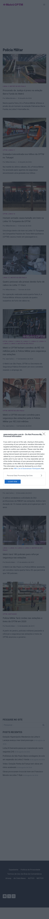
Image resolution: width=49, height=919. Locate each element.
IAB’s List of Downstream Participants (27, 468)
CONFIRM (12, 482)
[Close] (44, 434)
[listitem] (24, 475)
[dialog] (24, 459)
